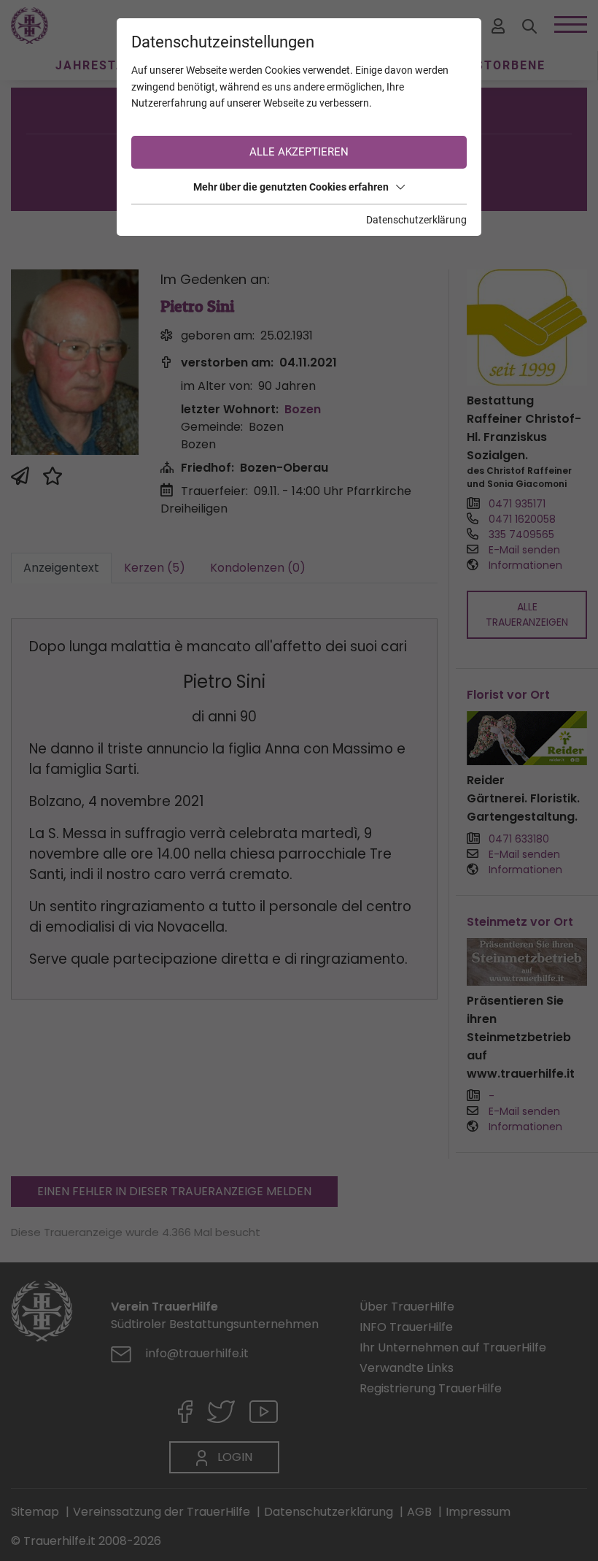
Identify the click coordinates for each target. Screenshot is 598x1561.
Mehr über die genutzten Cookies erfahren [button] (291, 187)
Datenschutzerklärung (416, 220)
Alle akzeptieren (299, 151)
